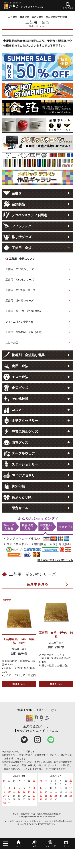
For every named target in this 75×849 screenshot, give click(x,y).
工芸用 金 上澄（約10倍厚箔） (23, 311)
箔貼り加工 (11, 342)
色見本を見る (37, 584)
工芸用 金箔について (22, 258)
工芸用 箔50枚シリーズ (19, 279)
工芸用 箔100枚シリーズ (20, 290)
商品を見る (18, 684)
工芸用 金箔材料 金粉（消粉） (24, 332)
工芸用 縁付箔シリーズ (19, 300)
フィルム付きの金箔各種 (19, 321)
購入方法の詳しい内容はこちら (55, 560)
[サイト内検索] (68, 4)
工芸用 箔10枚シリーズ (19, 269)
